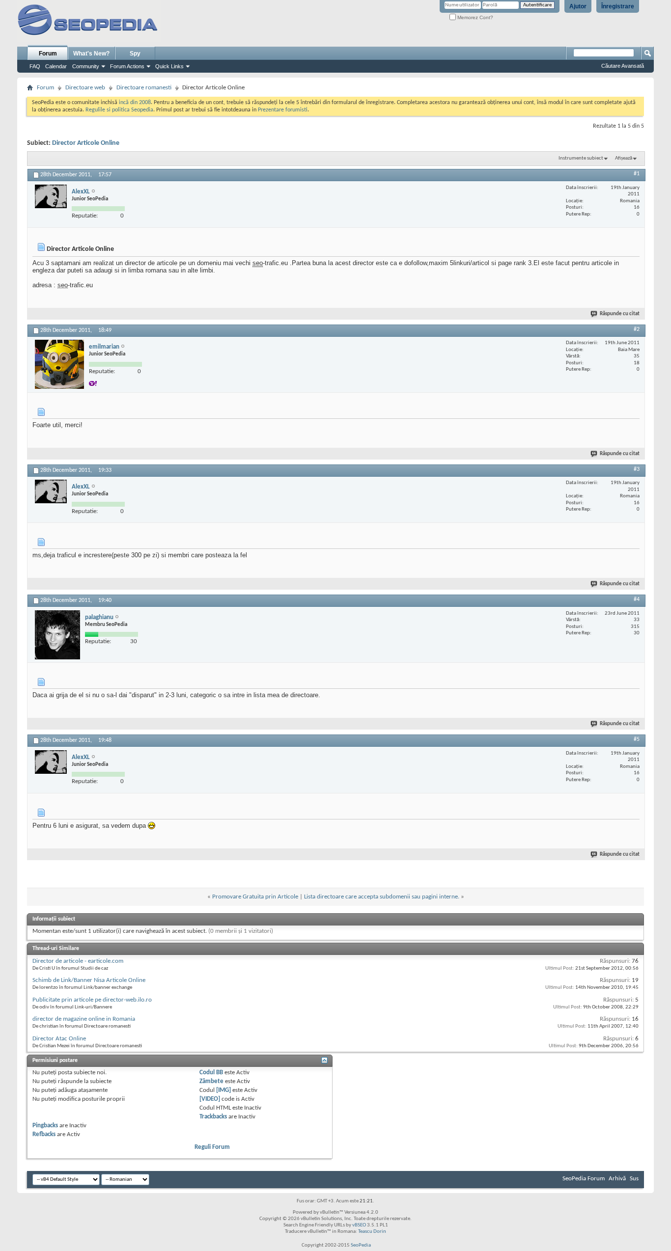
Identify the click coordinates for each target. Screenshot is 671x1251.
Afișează (623, 158)
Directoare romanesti (143, 87)
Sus (634, 1178)
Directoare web (85, 87)
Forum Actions (127, 66)
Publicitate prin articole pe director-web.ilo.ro (92, 1000)
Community (85, 66)
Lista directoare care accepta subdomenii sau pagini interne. (381, 897)
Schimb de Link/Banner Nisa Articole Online (88, 980)
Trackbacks (213, 1117)
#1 (637, 174)
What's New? (91, 53)
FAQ (34, 66)
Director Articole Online (85, 143)
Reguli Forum (212, 1147)
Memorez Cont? (474, 17)
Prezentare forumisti (283, 110)
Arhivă (617, 1178)
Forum (48, 53)
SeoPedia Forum (583, 1178)
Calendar (56, 66)
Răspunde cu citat (620, 314)
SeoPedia (361, 1245)
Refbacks (44, 1134)
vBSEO (359, 1225)
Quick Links (169, 66)
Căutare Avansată (622, 66)
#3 (637, 469)
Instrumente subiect (581, 158)
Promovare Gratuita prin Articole (255, 897)
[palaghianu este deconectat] (57, 634)
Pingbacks (45, 1125)
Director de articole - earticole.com (77, 961)
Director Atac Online (59, 1038)
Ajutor (578, 6)
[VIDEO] (209, 1099)
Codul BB (211, 1072)
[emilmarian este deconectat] (59, 364)
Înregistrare (617, 6)
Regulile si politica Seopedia (119, 110)
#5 (637, 739)
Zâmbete (211, 1081)
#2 (637, 329)
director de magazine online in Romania (83, 1019)
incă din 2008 (135, 103)
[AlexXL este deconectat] (51, 196)
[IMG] (223, 1090)
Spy (135, 53)
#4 (637, 599)
